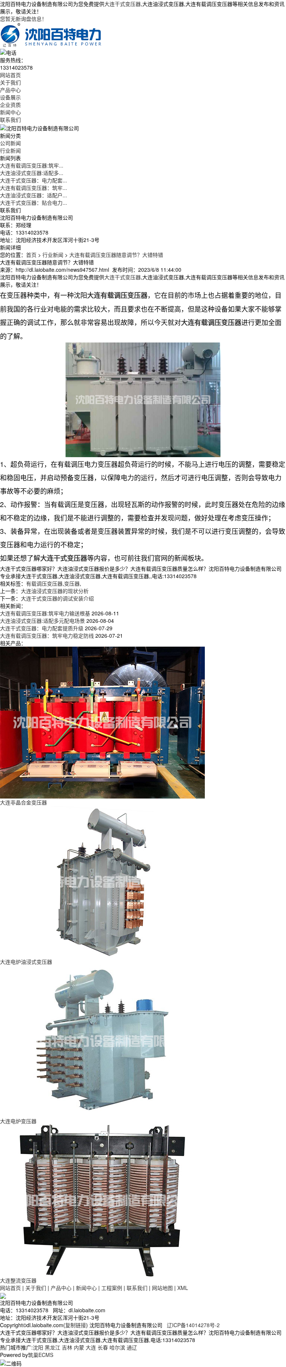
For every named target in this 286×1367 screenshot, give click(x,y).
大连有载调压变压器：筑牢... (33, 187)
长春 (103, 1347)
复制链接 (75, 1325)
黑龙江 (52, 1347)
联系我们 (10, 119)
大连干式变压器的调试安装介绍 (57, 598)
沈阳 (38, 1347)
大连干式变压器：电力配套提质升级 (41, 628)
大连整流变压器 (18, 1280)
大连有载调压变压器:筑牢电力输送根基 (45, 613)
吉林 (67, 1347)
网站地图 (162, 1287)
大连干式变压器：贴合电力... (33, 202)
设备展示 (10, 97)
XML (182, 1287)
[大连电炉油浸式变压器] (102, 881)
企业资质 (10, 104)
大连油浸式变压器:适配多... (31, 172)
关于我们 (10, 82)
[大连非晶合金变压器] (102, 722)
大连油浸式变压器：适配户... (33, 195)
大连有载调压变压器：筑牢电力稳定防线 (47, 635)
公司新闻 (10, 143)
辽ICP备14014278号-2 (193, 1325)
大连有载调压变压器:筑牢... (31, 165)
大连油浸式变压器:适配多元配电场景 (42, 620)
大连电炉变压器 (18, 1121)
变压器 (72, 583)
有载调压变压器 (44, 583)
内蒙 (79, 1347)
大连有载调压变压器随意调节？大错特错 (116, 254)
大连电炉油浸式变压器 (26, 961)
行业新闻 (10, 150)
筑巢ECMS (40, 1354)
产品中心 (10, 89)
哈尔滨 (117, 1347)
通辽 (132, 1347)
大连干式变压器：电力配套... (33, 180)
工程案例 (111, 1287)
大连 (91, 1347)
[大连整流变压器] (102, 1200)
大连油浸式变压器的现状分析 (55, 591)
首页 (31, 254)
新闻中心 (10, 112)
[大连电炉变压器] (102, 1040)
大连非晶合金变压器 (23, 802)
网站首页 (10, 75)
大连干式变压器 (122, 3)
